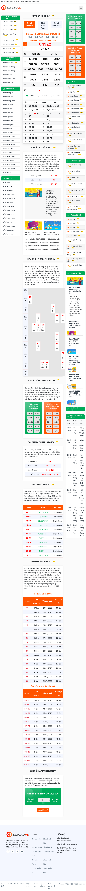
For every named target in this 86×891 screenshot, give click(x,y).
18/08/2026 (43, 538)
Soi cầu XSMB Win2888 (73, 147)
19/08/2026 (43, 534)
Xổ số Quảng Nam (9, 194)
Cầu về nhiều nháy (36, 854)
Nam (53, 802)
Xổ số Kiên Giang (9, 67)
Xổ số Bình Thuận (9, 136)
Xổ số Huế (6, 182)
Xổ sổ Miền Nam (56, 24)
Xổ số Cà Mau (7, 109)
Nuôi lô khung (75, 177)
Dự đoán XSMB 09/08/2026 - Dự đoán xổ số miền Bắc (75, 290)
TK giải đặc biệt (75, 240)
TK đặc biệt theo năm (74, 260)
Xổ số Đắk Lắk (8, 190)
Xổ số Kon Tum (8, 83)
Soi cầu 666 (74, 113)
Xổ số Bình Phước (9, 156)
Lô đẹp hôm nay (76, 133)
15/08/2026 (43, 551)
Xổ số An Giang (8, 128)
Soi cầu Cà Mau (8, 44)
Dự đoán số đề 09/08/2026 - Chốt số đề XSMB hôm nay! (33, 234)
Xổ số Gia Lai (7, 222)
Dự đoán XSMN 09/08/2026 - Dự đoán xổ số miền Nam (75, 394)
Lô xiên (73, 223)
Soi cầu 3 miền (75, 127)
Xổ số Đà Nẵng (8, 202)
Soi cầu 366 (74, 104)
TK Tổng (73, 235)
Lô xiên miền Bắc (36, 870)
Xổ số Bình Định (8, 206)
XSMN (22, 884)
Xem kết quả (43, 810)
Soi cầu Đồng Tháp (9, 34)
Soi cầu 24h (74, 100)
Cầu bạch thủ (36, 839)
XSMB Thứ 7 (38, 37)
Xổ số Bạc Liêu (8, 117)
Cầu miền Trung (35, 862)
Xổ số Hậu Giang (8, 160)
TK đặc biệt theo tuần (74, 247)
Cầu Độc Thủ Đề (76, 184)
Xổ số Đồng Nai (8, 124)
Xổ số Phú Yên (8, 186)
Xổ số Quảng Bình (9, 210)
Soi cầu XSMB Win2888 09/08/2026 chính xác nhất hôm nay (74, 360)
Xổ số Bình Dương (9, 144)
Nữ (57, 802)
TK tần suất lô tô (76, 265)
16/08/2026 (43, 547)
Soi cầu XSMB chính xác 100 (73, 154)
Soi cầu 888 (74, 108)
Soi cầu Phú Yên (8, 53)
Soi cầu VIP (74, 96)
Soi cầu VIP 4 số (76, 140)
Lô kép (72, 227)
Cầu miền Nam (48, 851)
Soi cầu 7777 (75, 117)
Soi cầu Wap (74, 123)
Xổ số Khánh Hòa (9, 79)
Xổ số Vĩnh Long (8, 140)
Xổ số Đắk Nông (8, 230)
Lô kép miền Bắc (47, 870)
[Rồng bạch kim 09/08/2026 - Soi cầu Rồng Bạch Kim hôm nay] (52, 225)
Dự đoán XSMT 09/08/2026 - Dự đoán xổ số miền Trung (75, 377)
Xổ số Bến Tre (8, 113)
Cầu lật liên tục (37, 847)
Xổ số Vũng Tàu (8, 93)
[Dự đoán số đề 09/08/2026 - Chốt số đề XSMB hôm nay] (33, 225)
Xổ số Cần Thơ (8, 97)
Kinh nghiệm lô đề (51, 886)
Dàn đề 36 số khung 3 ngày (73, 208)
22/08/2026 (43, 521)
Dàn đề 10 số (74, 196)
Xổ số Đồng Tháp (9, 101)
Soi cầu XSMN (8, 30)
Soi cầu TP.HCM (8, 40)
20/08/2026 (43, 529)
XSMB (30, 37)
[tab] (29, 25)
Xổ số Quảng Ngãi (9, 226)
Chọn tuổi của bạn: (30, 800)
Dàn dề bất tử (75, 171)
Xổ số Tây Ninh (8, 132)
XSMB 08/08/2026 (51, 37)
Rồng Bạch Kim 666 (74, 87)
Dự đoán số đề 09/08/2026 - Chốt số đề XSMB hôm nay (75, 324)
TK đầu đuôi (74, 231)
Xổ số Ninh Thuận (9, 218)
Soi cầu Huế (7, 48)
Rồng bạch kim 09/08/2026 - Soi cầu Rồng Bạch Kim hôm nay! (52, 234)
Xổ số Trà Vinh (8, 148)
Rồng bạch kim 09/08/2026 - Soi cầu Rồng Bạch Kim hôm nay (74, 341)
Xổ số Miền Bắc (8, 63)
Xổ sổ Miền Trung (42, 25)
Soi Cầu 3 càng (75, 165)
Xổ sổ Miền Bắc (29, 24)
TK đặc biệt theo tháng (74, 253)
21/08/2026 (43, 525)
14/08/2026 (43, 555)
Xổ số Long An (8, 152)
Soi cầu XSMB (8, 22)
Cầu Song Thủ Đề (76, 190)
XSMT (16, 884)
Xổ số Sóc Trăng (8, 121)
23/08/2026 (43, 517)
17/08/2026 (43, 542)
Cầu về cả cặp (48, 847)
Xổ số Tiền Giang (9, 71)
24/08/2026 (43, 512)
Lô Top (72, 92)
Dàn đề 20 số (75, 200)
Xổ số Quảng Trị (8, 214)
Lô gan (72, 219)
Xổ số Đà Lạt (7, 75)
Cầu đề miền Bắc (47, 841)
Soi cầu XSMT (8, 26)
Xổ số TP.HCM (8, 105)
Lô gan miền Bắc (47, 862)
